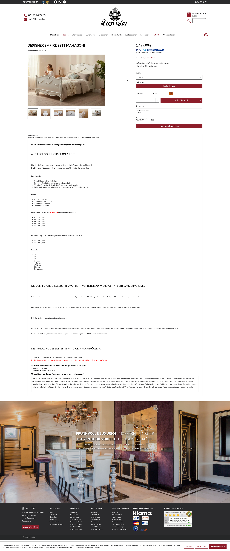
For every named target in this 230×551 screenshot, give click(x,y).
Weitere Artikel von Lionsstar (44, 370)
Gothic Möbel (95, 514)
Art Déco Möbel (96, 524)
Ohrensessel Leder (117, 522)
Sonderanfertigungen (56, 524)
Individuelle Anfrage (169, 126)
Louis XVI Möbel (96, 527)
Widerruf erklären (30, 527)
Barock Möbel (74, 517)
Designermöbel (95, 522)
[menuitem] (189, 14)
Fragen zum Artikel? (40, 368)
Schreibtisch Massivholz (119, 529)
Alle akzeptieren (217, 546)
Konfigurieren (201, 546)
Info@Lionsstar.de (38, 19)
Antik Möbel (74, 514)
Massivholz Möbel (76, 522)
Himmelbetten (116, 519)
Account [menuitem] (202, 2)
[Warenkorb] (189, 14)
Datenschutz (54, 519)
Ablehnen (189, 546)
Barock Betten (116, 517)
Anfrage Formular (206, 35)
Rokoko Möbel (95, 517)
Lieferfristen (53, 517)
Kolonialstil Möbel (76, 524)
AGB (51, 512)
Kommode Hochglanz (118, 527)
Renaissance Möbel (97, 529)
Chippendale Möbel (76, 529)
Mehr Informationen (92, 547)
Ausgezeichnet (30, 2)
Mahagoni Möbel (75, 519)
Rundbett (94, 512)
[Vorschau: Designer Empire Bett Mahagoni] (33, 113)
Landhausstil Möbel (76, 527)
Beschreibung (33, 135)
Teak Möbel (73, 512)
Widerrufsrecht (54, 522)
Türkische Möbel (117, 514)
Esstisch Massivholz (118, 524)
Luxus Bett (115, 512)
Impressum (53, 514)
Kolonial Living (95, 519)
